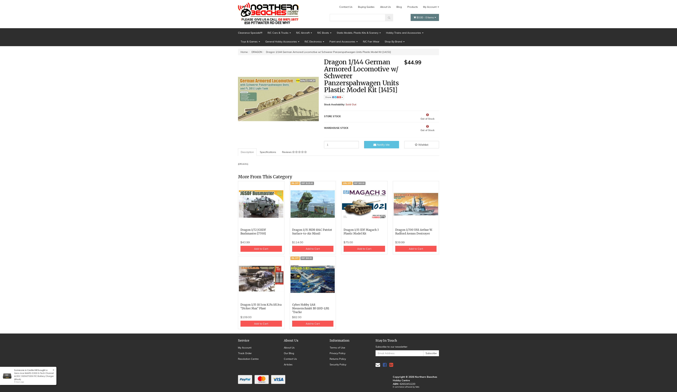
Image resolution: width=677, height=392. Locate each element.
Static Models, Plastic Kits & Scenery (358, 32)
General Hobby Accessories (281, 41)
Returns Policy (338, 358)
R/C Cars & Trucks (278, 32)
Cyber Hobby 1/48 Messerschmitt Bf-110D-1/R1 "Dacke (310, 308)
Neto (417, 387)
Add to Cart (261, 248)
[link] (385, 365)
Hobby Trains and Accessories (404, 32)
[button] (421, 144)
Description (247, 152)
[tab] (247, 152)
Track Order (245, 353)
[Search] (389, 17)
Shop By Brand (394, 41)
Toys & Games (249, 41)
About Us (385, 6)
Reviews (287, 152)
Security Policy (338, 364)
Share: (328, 97)
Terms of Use (337, 347)
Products (412, 6)
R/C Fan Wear (371, 41)
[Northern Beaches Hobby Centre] (269, 12)
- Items (426, 17)
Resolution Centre (248, 358)
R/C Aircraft (303, 32)
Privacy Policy (337, 353)
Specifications (268, 152)
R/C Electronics (313, 41)
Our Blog (289, 353)
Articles (288, 364)
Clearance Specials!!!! (250, 32)
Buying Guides (366, 6)
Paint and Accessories (343, 41)
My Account (430, 6)
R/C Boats (323, 32)
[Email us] (378, 365)
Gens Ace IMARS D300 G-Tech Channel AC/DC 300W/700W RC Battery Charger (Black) (34, 376)
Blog (399, 6)
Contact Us (345, 6)
